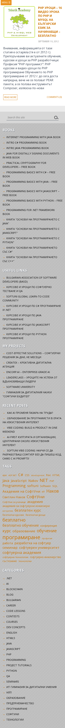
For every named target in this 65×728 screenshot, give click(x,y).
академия (35, 501)
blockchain (14, 589)
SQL (55, 486)
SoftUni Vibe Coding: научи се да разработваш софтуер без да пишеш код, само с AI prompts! (32, 454)
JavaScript (19, 480)
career (11, 605)
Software (45, 486)
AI (7, 583)
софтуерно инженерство (45, 557)
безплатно (14, 520)
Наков (52, 491)
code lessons (15, 611)
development (37, 475)
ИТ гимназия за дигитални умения (31, 687)
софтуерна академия (22, 552)
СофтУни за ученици (14, 502)
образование (23, 531)
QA (8, 676)
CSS (27, 475)
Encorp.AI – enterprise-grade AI (28, 372)
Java (6, 480)
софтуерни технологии (15, 557)
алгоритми (8, 511)
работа (8, 543)
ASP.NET (12, 475)
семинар (10, 547)
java (9, 643)
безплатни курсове (13, 515)
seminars (12, 681)
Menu (6, 2)
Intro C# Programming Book (26, 142)
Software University (20, 387)
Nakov (33, 480)
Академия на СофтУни (21, 491)
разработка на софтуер (32, 543)
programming (16, 659)
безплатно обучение (21, 525)
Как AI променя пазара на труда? (30, 412)
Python (11, 670)
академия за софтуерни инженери (26, 506)
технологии (25, 561)
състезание (10, 561)
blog (9, 594)
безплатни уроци (35, 515)
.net (9, 578)
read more (10, 97)
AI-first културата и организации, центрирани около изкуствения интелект (29, 441)
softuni (32, 486)
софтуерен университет (39, 547)
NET (44, 480)
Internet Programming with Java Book (33, 137)
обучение (47, 531)
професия (47, 538)
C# (20, 474)
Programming (14, 485)
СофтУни (36, 496)
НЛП (9, 692)
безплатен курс (28, 510)
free (48, 475)
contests (13, 616)
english (11, 632)
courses (12, 621)
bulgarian (13, 600)
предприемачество (20, 703)
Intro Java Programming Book (27, 148)
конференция (48, 525)
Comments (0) (54, 97)
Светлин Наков (14, 497)
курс (7, 530)
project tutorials (19, 665)
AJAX (5, 475)
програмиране (21, 537)
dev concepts (15, 627)
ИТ (43, 491)
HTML (56, 475)
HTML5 (10, 638)
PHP (52, 481)
